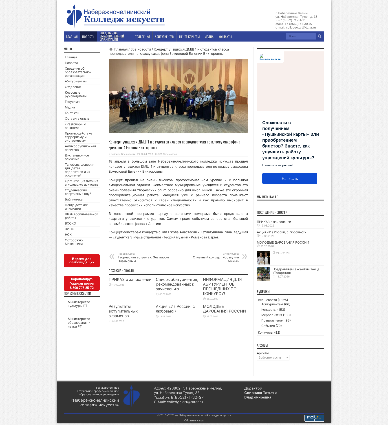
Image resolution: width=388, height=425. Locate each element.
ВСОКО (70, 223)
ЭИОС (69, 229)
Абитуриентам (76, 81)
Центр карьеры (189, 36)
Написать (290, 179)
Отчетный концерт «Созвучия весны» (216, 257)
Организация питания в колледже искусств (81, 182)
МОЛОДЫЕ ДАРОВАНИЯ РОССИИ (224, 308)
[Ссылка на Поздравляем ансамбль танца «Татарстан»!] (263, 280)
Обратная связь (194, 420)
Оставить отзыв (77, 118)
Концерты (268, 309)
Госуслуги (72, 101)
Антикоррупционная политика (80, 148)
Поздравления (272, 320)
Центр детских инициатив (76, 206)
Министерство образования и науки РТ (79, 322)
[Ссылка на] (263, 263)
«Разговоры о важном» (75, 126)
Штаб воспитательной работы (81, 216)
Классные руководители (75, 94)
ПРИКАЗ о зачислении (130, 279)
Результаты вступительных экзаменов (123, 311)
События (268, 326)
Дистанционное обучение (77, 157)
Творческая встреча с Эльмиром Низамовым (143, 257)
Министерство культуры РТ (79, 304)
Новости (71, 63)
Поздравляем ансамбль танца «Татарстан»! (296, 271)
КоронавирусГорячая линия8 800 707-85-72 (81, 283)
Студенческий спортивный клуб (78, 192)
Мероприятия (271, 315)
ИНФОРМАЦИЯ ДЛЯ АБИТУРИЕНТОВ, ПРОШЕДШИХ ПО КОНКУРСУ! (222, 286)
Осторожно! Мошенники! (74, 242)
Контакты (72, 113)
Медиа (70, 107)
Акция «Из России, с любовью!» (175, 308)
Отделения (73, 87)
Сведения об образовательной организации (78, 71)
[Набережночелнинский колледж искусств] (115, 28)
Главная (121, 49)
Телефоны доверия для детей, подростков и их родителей (79, 170)
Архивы (263, 353)
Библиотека (74, 199)
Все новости (140, 49)
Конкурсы (265, 332)
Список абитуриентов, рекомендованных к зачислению (177, 284)
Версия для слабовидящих (81, 260)
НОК (68, 234)
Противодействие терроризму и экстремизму (78, 136)
